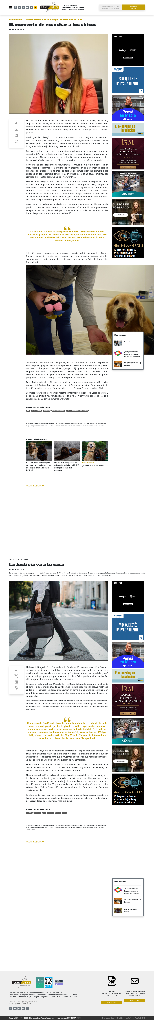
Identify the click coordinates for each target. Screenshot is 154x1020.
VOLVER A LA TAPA (35, 485)
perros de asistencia (58, 411)
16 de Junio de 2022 (18, 29)
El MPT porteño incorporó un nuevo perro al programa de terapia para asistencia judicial (38, 466)
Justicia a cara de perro (93, 465)
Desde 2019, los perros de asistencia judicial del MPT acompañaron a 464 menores (66, 466)
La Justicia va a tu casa (132, 342)
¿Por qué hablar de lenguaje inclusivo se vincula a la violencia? (132, 354)
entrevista (46, 411)
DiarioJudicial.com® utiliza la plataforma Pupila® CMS (123, 1018)
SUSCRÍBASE (134, 1001)
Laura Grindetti (36, 411)
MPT (28, 411)
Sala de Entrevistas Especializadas (77, 411)
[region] (128, 276)
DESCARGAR (111, 1003)
